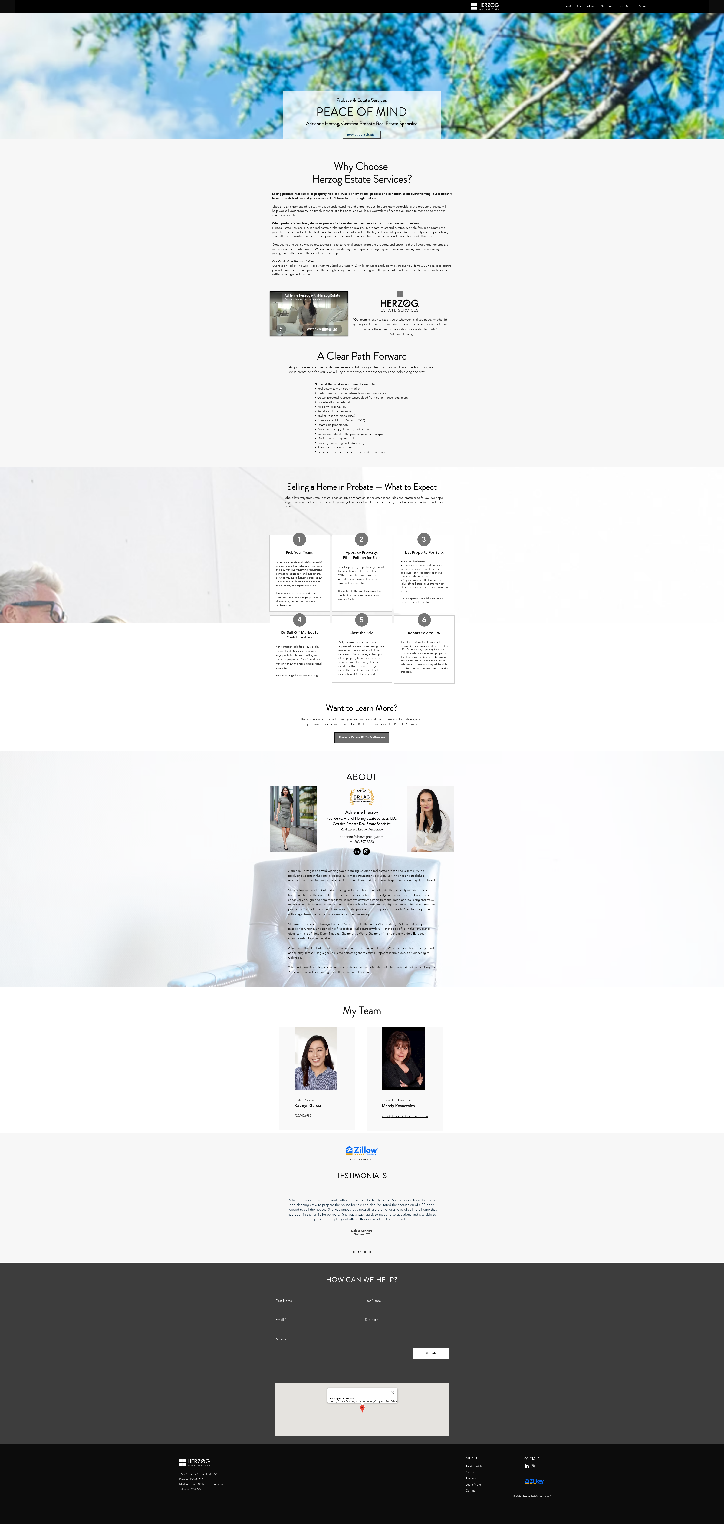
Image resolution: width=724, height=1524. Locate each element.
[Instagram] (366, 851)
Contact (471, 1490)
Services (471, 1478)
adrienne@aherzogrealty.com (205, 1484)
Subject (370, 1319)
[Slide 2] (360, 1252)
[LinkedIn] (357, 851)
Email (280, 1319)
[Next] (449, 1218)
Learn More (473, 1484)
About (470, 1472)
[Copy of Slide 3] (370, 1252)
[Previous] (275, 1218)
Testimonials (474, 1466)
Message (282, 1339)
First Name (284, 1300)
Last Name (373, 1300)
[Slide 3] (365, 1252)
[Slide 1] (354, 1252)
